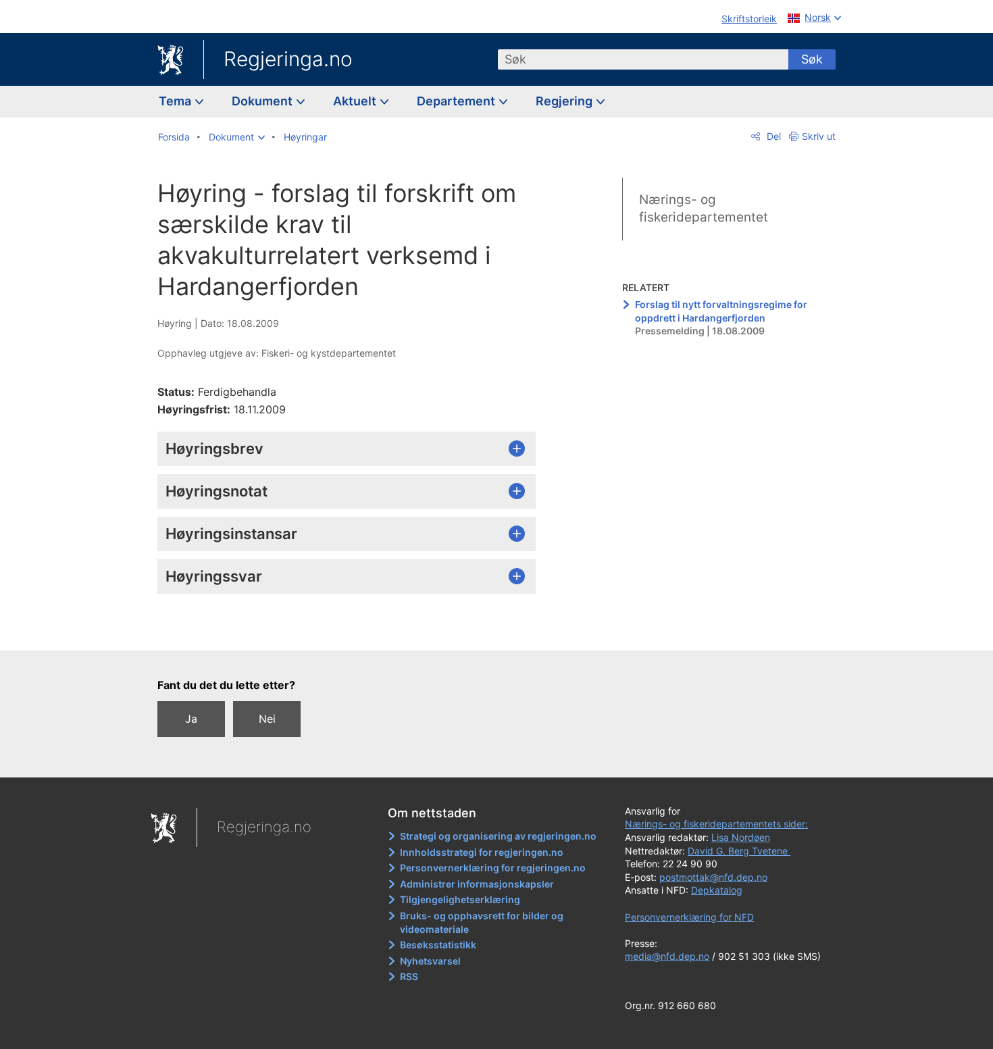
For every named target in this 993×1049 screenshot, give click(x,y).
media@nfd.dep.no (667, 956)
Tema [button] (176, 101)
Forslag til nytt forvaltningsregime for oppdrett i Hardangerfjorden (721, 311)
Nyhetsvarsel (430, 961)
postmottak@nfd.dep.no (713, 877)
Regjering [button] (565, 101)
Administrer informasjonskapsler (477, 884)
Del (772, 136)
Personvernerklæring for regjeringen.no (493, 867)
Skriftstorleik (749, 18)
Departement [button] (457, 101)
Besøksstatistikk (438, 944)
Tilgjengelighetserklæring (460, 899)
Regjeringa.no (288, 59)
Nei (267, 718)
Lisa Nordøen (740, 837)
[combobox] (643, 59)
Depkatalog (716, 890)
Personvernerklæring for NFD (689, 917)
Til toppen (354, 630)
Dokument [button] (263, 101)
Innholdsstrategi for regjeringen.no (481, 852)
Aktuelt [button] (356, 101)
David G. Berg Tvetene (739, 850)
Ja (191, 718)
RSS (409, 976)
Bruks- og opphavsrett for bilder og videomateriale (481, 922)
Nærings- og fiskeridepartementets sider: (716, 823)
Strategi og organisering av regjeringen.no (498, 836)
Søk (812, 59)
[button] (237, 137)
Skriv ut (819, 136)
